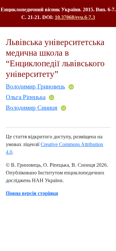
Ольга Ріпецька (25, 97)
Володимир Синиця (31, 107)
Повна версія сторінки (32, 193)
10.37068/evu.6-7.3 (75, 17)
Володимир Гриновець (35, 86)
